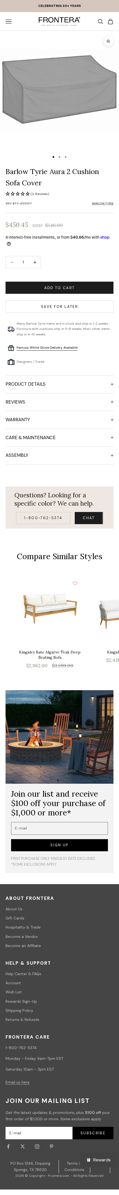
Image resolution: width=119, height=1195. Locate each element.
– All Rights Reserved (87, 1175)
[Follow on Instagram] (37, 1146)
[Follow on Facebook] (8, 1146)
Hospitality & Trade (23, 927)
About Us (14, 908)
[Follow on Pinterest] (51, 1146)
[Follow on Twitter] (22, 1146)
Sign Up (59, 845)
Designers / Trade (30, 361)
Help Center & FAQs (23, 973)
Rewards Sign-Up (21, 1001)
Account (13, 982)
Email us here (18, 1082)
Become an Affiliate (23, 945)
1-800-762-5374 (43, 518)
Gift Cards (15, 918)
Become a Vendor (22, 936)
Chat (89, 518)
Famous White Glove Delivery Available (47, 347)
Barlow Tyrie (102, 203)
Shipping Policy (19, 1010)
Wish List (14, 991)
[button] (59, 194)
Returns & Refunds (22, 1019)
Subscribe (93, 1133)
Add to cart (59, 288)
